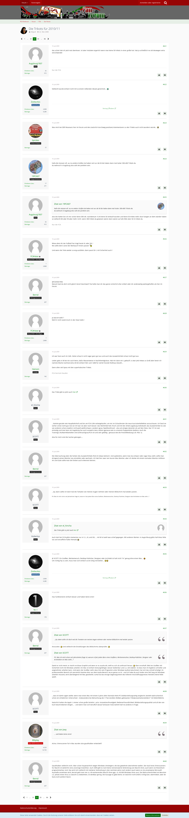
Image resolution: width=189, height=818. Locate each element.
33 (38, 39)
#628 (165, 313)
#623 (165, 123)
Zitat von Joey (60, 729)
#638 (165, 691)
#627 (165, 277)
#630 (165, 388)
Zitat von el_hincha (62, 525)
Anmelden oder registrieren (150, 3)
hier (74, 392)
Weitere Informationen (153, 815)
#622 (165, 84)
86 (45, 39)
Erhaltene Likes (29, 71)
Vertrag (105, 108)
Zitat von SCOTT (61, 635)
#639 (165, 723)
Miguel (33, 32)
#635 (165, 554)
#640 (165, 761)
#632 (165, 451)
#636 (165, 592)
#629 (165, 352)
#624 (165, 159)
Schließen (165, 815)
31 (31, 39)
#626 (165, 239)
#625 (165, 197)
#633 (165, 487)
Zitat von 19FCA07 (62, 204)
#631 (165, 419)
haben (112, 108)
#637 (165, 628)
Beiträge (27, 73)
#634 (165, 519)
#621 (165, 46)
